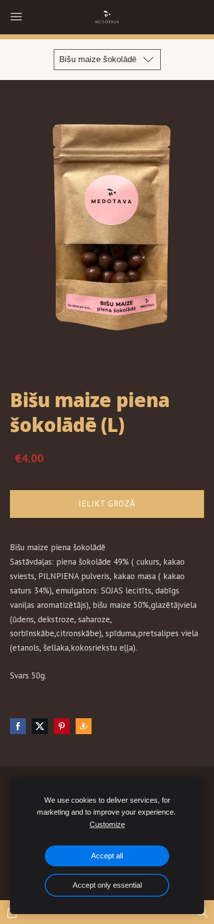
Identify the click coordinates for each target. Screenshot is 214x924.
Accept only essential (107, 885)
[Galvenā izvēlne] (16, 16)
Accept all (107, 855)
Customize (107, 824)
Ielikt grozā (107, 503)
